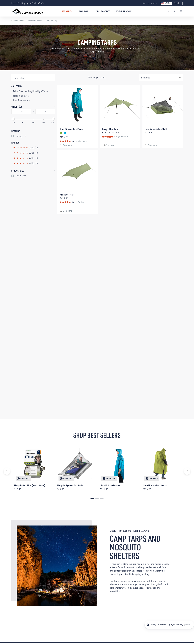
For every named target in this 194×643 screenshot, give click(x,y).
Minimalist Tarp (67, 194)
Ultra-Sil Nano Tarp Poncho (72, 129)
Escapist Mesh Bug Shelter (157, 129)
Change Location (149, 3)
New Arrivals (67, 11)
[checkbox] (34, 136)
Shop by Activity (103, 11)
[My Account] (174, 11)
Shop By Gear (85, 11)
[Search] (168, 11)
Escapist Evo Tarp (110, 129)
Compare (67, 145)
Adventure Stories (124, 11)
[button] (172, 3)
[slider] (13, 119)
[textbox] (21, 111)
